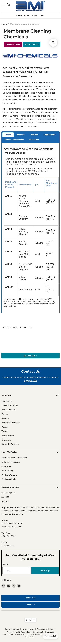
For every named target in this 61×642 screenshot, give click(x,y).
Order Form (6, 466)
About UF (5, 497)
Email (5, 564)
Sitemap (50, 632)
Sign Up (45, 570)
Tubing (4, 431)
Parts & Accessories (14, 139)
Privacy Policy (28, 629)
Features (34, 134)
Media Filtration (8, 410)
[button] (53, 43)
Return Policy (7, 470)
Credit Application (9, 479)
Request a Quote (13, 44)
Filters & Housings (9, 405)
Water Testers (7, 435)
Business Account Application (14, 458)
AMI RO (5, 501)
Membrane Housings (10, 422)
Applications (49, 134)
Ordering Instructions (10, 462)
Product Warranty (9, 475)
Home (4, 24)
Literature (34, 139)
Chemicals (6, 440)
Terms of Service (12, 629)
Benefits (20, 134)
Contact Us (30, 604)
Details (8, 134)
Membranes (6, 401)
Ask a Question (31, 44)
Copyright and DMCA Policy (18, 632)
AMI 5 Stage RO (8, 492)
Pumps (4, 414)
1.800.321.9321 (38, 15)
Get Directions (30, 598)
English (29, 620)
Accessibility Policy (45, 629)
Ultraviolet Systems (10, 444)
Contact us (7, 377)
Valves (4, 427)
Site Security (38, 632)
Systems (5, 418)
